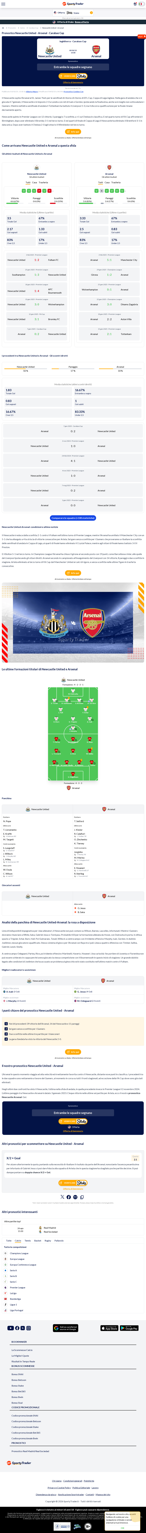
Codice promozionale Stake (25, 1427)
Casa (34, 182)
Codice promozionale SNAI (25, 1415)
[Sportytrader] (3, 28)
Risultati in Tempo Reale (23, 1361)
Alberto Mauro (32, 91)
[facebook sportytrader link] (17, 1328)
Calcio (22, 28)
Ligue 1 (13, 1304)
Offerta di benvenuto (73, 82)
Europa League (17, 1259)
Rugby (48, 1240)
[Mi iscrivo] (135, 4)
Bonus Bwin (17, 1397)
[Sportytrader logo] (73, 1463)
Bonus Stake (18, 1385)
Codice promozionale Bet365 (26, 1432)
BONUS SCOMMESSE (23, 1366)
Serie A (13, 1270)
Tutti (28, 182)
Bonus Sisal (17, 1402)
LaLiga (13, 1293)
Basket (37, 1240)
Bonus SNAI (17, 1374)
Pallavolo (59, 1240)
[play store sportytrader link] (129, 1328)
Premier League (17, 1287)
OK (122, 1528)
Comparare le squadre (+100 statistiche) (73, 518)
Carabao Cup (33, 28)
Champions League (19, 1253)
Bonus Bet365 (19, 1391)
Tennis (28, 1240)
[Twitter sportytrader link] (23, 1328)
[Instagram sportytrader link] (28, 1328)
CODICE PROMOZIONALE (25, 1407)
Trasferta (43, 182)
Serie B (13, 1276)
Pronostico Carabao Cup (73, 91)
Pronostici (12, 28)
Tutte (8, 1240)
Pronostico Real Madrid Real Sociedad (30, 1451)
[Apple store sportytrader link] (109, 1328)
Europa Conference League (23, 1264)
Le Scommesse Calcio (22, 1350)
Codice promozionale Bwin (25, 1438)
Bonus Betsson (19, 1380)
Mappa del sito (103, 1494)
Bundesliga (15, 1298)
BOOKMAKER (19, 1341)
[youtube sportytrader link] (10, 1328)
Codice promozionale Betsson (26, 1421)
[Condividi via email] (75, 1198)
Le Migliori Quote (20, 1355)
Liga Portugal (16, 1310)
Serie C (13, 1281)
